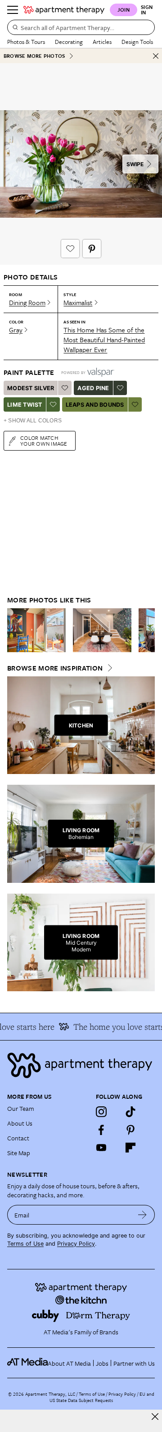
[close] (155, 1416)
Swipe (135, 164)
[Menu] (12, 9)
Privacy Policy (76, 1243)
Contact (18, 1138)
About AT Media (69, 1363)
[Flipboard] (130, 1147)
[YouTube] (101, 1147)
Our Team (20, 1108)
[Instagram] (101, 1111)
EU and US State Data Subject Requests (102, 1397)
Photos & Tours (26, 41)
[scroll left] (14, 630)
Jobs (102, 1363)
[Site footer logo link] (81, 1065)
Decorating (69, 41)
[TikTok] (130, 1111)
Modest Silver (30, 388)
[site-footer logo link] (27, 1363)
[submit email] (142, 1215)
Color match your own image (44, 440)
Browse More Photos (34, 56)
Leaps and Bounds (95, 404)
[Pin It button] (92, 249)
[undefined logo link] (63, 10)
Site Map (18, 1152)
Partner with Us (134, 1363)
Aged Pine (93, 388)
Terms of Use (25, 1243)
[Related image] (36, 630)
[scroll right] (147, 630)
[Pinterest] (130, 1129)
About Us (19, 1123)
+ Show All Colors (33, 420)
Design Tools (137, 41)
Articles (102, 41)
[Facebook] (101, 1129)
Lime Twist (24, 404)
